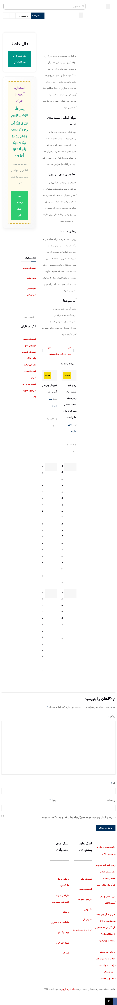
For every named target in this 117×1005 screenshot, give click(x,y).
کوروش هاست (29, 268)
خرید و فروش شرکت (82, 929)
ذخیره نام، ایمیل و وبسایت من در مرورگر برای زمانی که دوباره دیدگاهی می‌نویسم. (78, 817)
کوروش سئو (86, 879)
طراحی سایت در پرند (59, 922)
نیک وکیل (88, 909)
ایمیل (52, 800)
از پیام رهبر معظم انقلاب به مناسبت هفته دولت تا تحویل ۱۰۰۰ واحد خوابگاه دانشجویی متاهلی (105, 965)
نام (113, 783)
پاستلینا (65, 912)
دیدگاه (111, 716)
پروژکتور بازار (62, 942)
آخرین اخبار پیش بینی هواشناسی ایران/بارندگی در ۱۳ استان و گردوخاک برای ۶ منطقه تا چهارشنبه (105, 927)
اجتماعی (67, 375)
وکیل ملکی (31, 278)
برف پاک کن (63, 932)
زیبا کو (66, 952)
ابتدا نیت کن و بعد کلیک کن (19, 59)
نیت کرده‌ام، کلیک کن (19, 205)
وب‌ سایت (111, 800)
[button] (108, 6)
